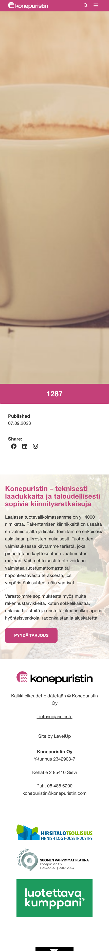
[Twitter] (35, 446)
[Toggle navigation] (96, 5)
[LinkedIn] (24, 446)
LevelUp (62, 736)
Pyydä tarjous (31, 635)
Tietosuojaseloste (54, 716)
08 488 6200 (59, 785)
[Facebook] (13, 446)
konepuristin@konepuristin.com (54, 793)
